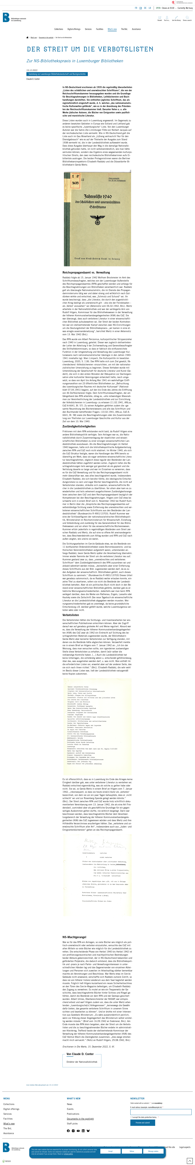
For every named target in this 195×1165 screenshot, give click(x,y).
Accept (110, 1151)
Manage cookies (153, 1151)
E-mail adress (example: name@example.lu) (146, 1108)
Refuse (132, 1151)
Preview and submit (143, 1123)
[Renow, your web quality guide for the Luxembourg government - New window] (6, 1162)
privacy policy (68, 1154)
